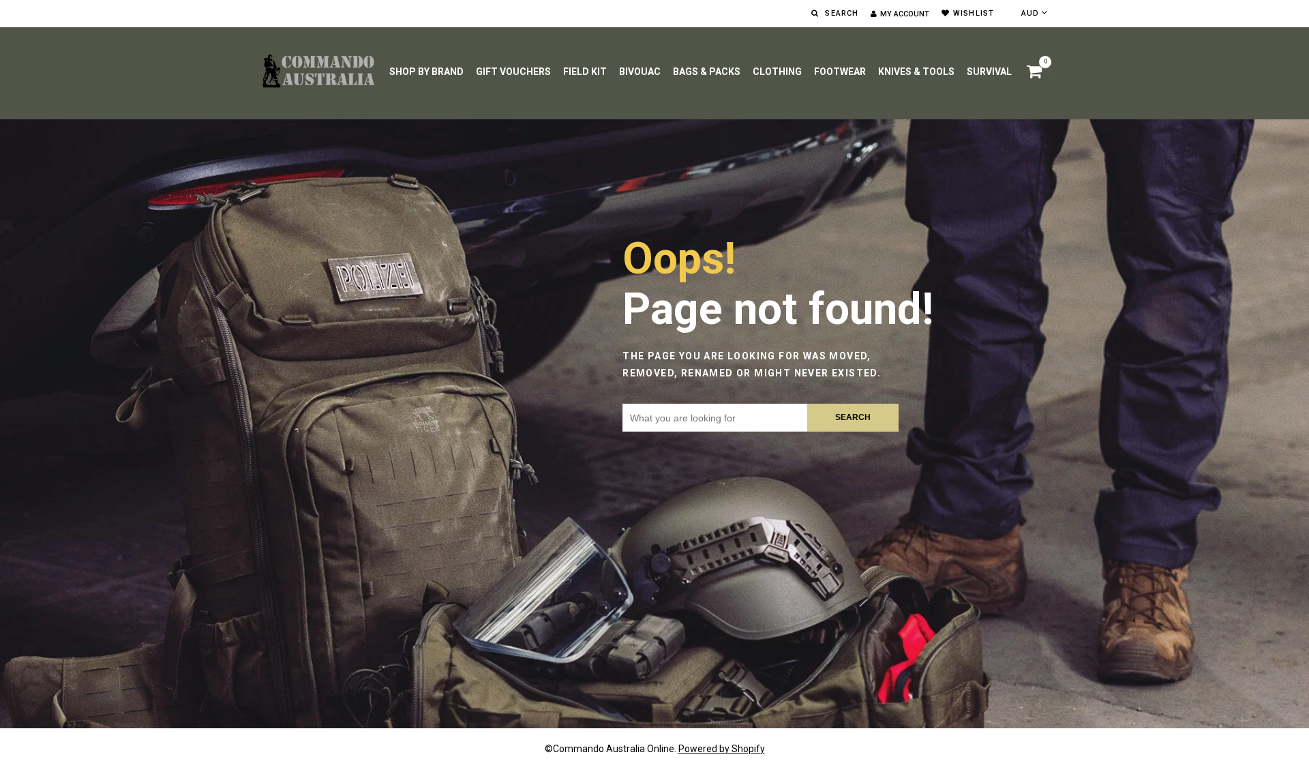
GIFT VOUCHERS (513, 71)
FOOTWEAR (840, 71)
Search (853, 417)
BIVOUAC (640, 71)
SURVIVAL (989, 71)
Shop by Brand (426, 71)
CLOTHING (777, 71)
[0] (1036, 73)
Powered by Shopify (721, 748)
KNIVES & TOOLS (916, 71)
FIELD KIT (585, 71)
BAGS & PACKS (706, 71)
